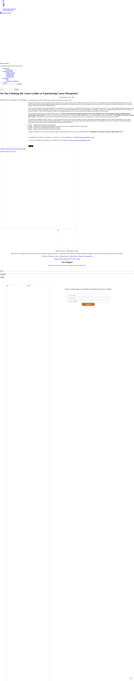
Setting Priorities (22, 148)
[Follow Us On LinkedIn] (3, 2)
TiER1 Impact (70, 251)
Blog (70, 258)
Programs (66, 258)
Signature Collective (6, 13)
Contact (78, 258)
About (73, 258)
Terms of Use (81, 256)
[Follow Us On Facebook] (3, 0)
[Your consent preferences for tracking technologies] (131, 678)
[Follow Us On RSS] (3, 6)
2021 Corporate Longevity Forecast (85, 137)
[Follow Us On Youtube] (3, 5)
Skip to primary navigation (9, 9)
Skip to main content (8, 10)
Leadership (2, 148)
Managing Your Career (11, 148)
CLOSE (2, 277)
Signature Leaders (4, 63)
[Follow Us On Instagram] (3, 3)
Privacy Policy (73, 256)
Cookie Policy (89, 256)
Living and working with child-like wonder (79, 140)
